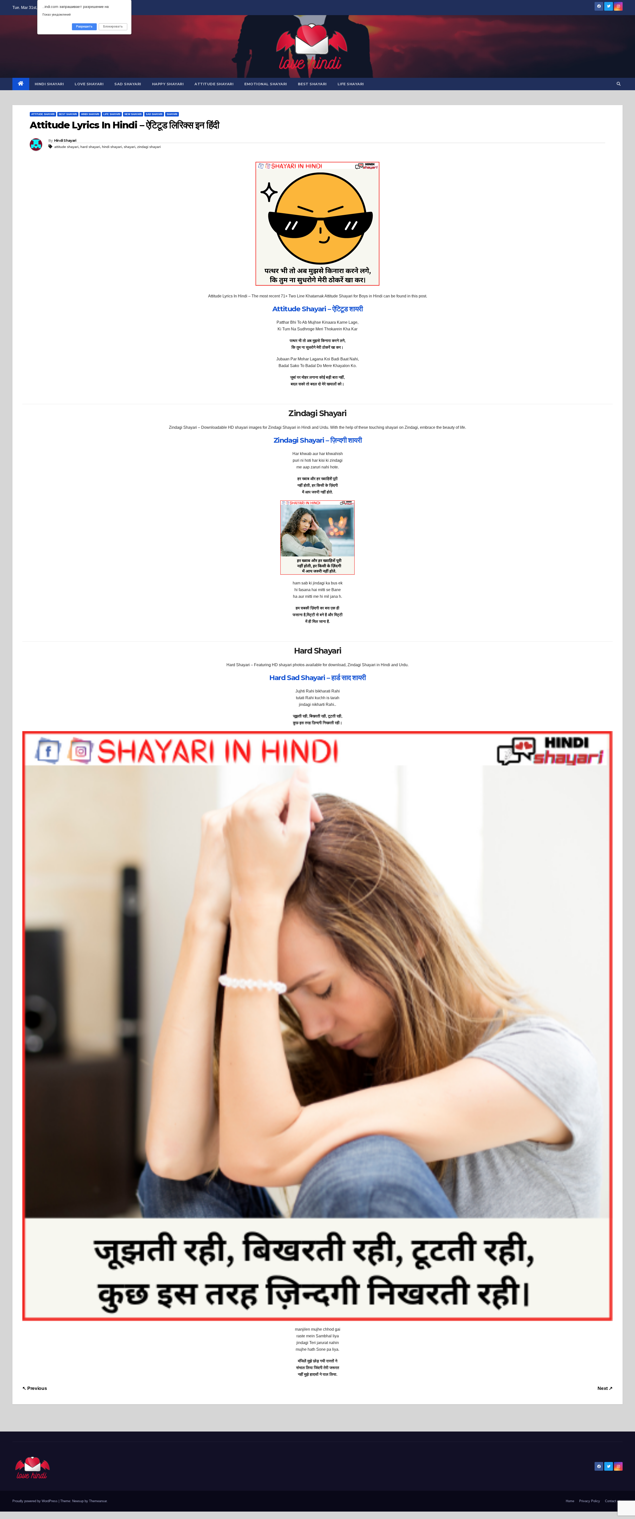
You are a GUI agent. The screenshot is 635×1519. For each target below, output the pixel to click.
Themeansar (98, 1501)
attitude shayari (66, 147)
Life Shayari (351, 84)
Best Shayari (312, 84)
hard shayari (90, 147)
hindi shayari (112, 147)
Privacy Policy (589, 1501)
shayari (129, 147)
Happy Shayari (168, 84)
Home (570, 1501)
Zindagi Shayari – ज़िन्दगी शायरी (318, 440)
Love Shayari (89, 84)
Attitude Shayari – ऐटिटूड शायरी (317, 309)
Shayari (172, 114)
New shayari (133, 114)
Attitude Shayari (213, 84)
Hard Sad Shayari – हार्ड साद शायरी (317, 677)
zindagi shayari (149, 147)
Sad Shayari (127, 84)
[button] (619, 84)
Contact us (613, 1501)
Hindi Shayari (49, 84)
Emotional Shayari (265, 84)
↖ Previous (34, 1388)
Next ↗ (605, 1388)
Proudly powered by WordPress (35, 1501)
